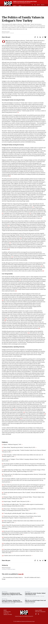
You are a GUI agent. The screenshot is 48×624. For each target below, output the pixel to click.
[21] (14, 409)
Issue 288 (20, 574)
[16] (3, 300)
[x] (38, 614)
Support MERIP (38, 610)
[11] (12, 257)
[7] (8, 225)
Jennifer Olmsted (32, 596)
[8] (20, 238)
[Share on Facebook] (35, 37)
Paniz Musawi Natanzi (6, 603)
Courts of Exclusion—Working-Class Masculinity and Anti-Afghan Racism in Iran (12, 602)
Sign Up (42, 4)
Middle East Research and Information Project (25, 1)
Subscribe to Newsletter (40, 611)
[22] (24, 412)
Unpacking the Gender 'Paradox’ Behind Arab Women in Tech (35, 593)
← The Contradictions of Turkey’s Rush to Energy (12, 578)
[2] (10, 176)
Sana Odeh (37, 596)
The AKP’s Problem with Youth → (32, 577)
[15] (16, 291)
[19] (39, 328)
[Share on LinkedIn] (40, 37)
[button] (15, 6)
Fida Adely (27, 596)
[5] (30, 213)
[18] (5, 320)
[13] (43, 271)
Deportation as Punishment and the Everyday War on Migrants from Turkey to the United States (12, 594)
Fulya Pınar (4, 596)
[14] (20, 279)
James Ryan (27, 603)
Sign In (38, 4)
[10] (9, 249)
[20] (29, 333)
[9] (10, 243)
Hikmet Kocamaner (6, 31)
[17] (6, 319)
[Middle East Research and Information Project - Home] (8, 3)
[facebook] (36, 614)
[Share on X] (37, 37)
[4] (2, 213)
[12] (41, 266)
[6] (41, 218)
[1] (18, 112)
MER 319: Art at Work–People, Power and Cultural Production (35, 601)
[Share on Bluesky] (45, 37)
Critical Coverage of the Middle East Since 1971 (21, 2)
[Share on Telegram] (43, 37)
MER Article (4, 591)
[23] (45, 413)
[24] (21, 418)
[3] (33, 207)
